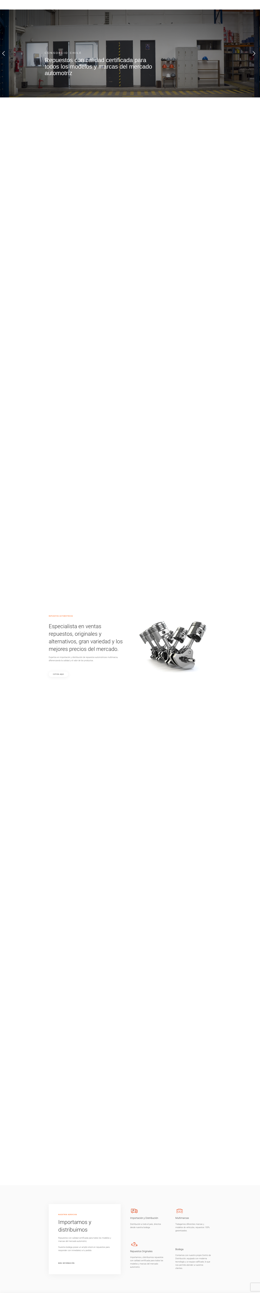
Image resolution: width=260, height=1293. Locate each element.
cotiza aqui (58, 674)
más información (66, 1263)
